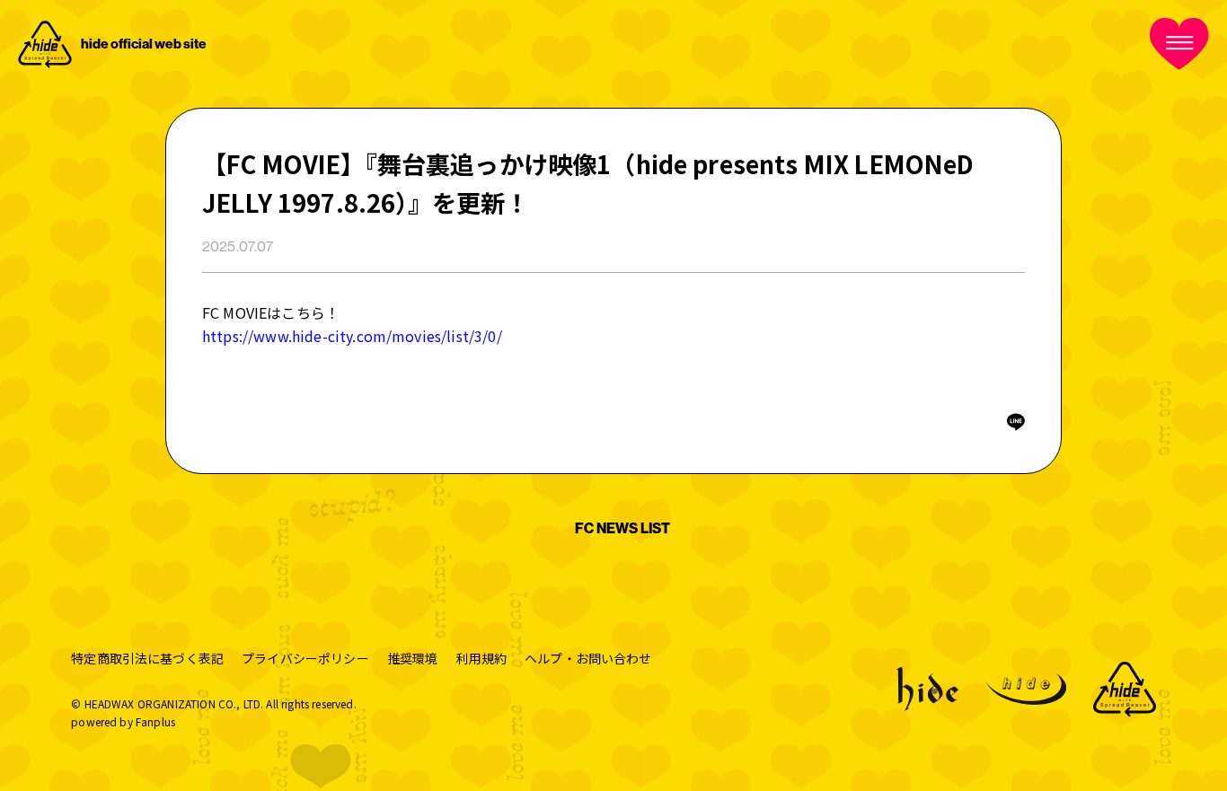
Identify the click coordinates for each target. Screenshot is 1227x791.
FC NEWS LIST (622, 528)
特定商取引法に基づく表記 (147, 658)
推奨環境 (412, 658)
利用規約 (481, 658)
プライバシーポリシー (305, 658)
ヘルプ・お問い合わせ (588, 658)
